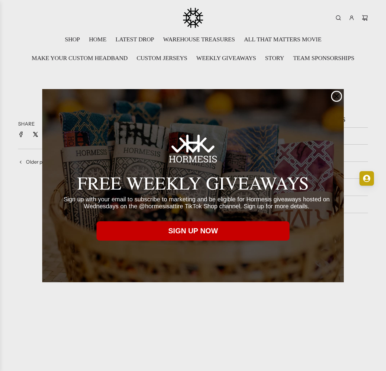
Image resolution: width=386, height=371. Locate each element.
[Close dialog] (336, 96)
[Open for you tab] (366, 178)
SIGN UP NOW (193, 231)
